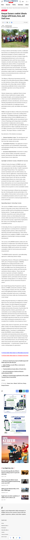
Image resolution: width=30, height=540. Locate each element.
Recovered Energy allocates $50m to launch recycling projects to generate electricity (10, 472)
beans (8, 383)
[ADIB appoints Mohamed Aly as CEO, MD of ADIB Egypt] (25, 490)
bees (12, 383)
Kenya (24, 383)
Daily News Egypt (8, 25)
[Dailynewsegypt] (11, 1)
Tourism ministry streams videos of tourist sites (14, 369)
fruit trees (20, 383)
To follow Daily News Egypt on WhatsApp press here (14, 352)
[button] (2, 1)
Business (4, 10)
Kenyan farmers (5, 385)
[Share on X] (7, 22)
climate (15, 383)
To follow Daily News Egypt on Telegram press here (14, 355)
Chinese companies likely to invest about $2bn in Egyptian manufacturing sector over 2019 (10, 481)
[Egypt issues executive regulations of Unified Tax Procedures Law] (25, 497)
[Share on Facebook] (5, 22)
